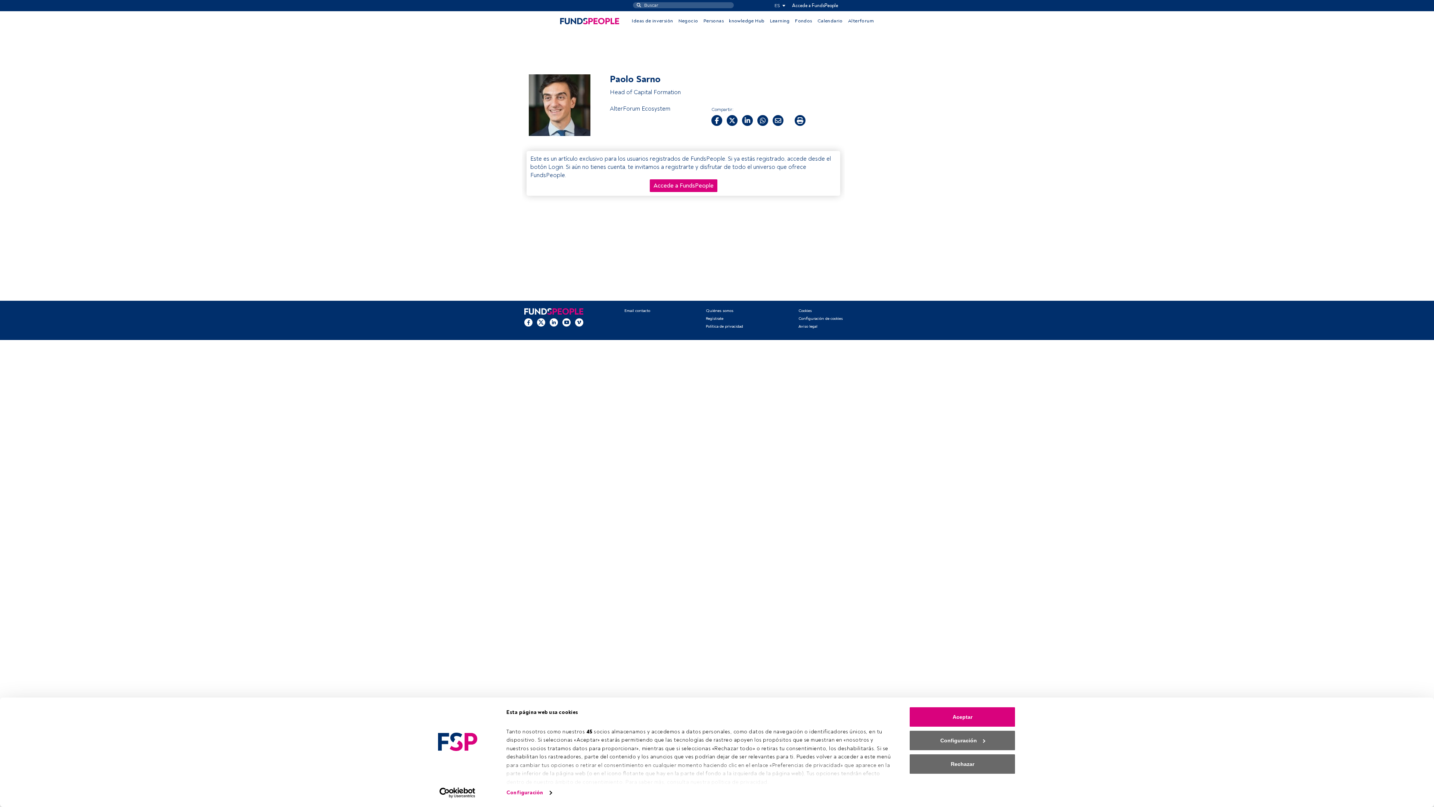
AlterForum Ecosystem (640, 108)
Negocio (688, 21)
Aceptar (962, 717)
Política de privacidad (724, 326)
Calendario (830, 21)
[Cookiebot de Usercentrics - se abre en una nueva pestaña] (457, 793)
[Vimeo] (579, 322)
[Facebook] (528, 322)
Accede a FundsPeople (815, 6)
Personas (714, 21)
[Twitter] (541, 322)
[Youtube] (566, 322)
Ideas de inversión (652, 21)
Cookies (805, 310)
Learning (780, 21)
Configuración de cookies (820, 318)
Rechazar (962, 764)
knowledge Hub (746, 21)
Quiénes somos (719, 310)
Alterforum (861, 21)
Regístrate (714, 318)
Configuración (524, 792)
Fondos (803, 21)
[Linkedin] (554, 322)
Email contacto (637, 310)
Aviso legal (807, 326)
